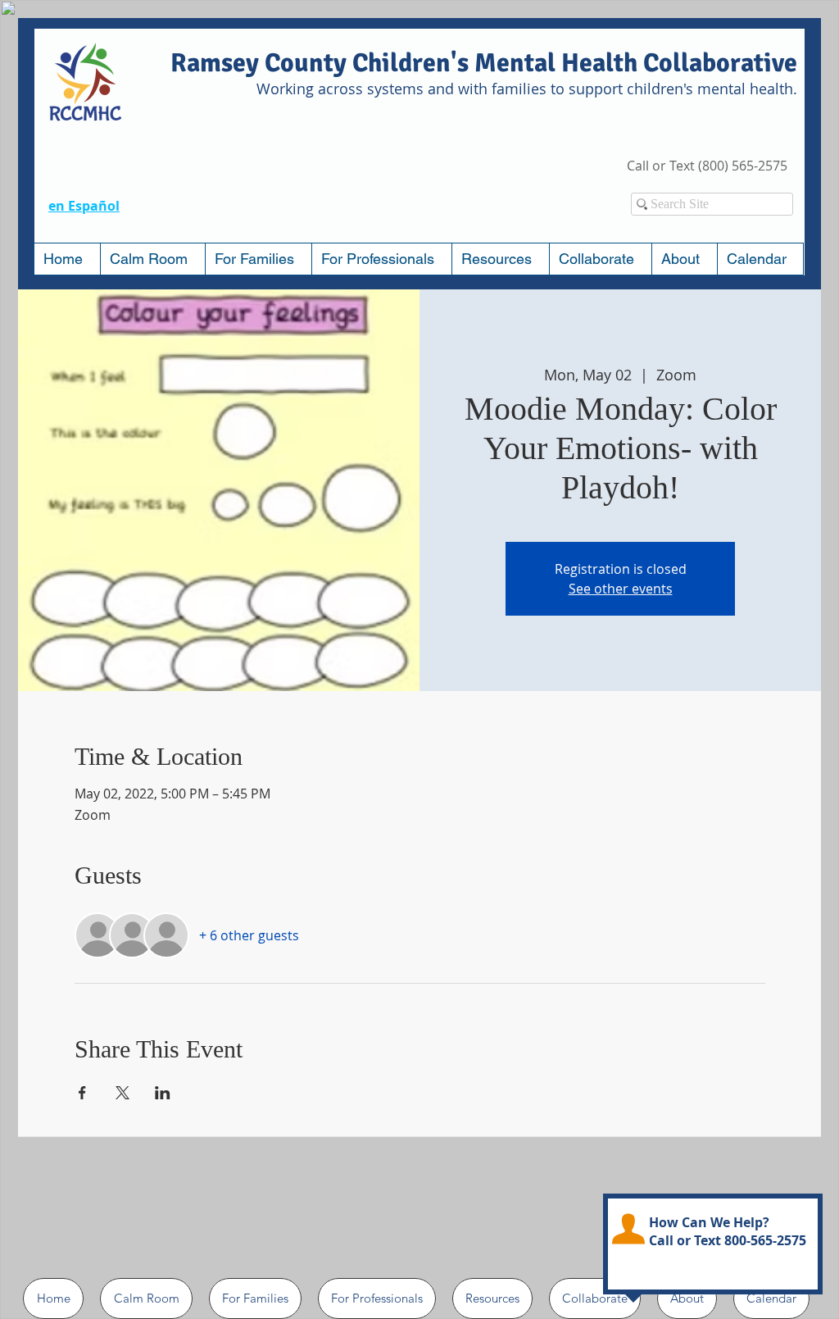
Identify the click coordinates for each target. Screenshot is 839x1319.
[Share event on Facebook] (82, 1092)
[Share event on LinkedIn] (162, 1092)
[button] (258, 259)
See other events (621, 589)
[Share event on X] (122, 1092)
